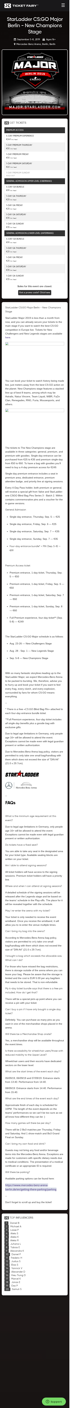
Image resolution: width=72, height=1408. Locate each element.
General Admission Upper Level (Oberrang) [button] (29, 181)
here (7, 337)
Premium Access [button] (15, 130)
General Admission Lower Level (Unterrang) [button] (29, 233)
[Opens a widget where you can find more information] (54, 1402)
